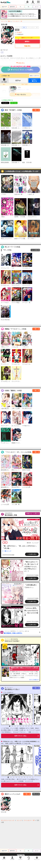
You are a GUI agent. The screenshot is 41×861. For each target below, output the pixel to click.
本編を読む (27, 46)
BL (28, 6)
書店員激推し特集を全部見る (16, 632)
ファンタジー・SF (17, 21)
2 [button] (12, 726)
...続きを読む (35, 732)
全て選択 (4, 82)
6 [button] (23, 726)
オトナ (36, 6)
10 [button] (32, 777)
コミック (3, 21)
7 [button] (26, 726)
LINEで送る (14, 103)
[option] (16, 709)
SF (2, 52)
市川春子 (19, 32)
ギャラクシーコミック (7, 820)
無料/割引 (12, 6)
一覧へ (35, 110)
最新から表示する (34, 75)
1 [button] (9, 726)
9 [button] (31, 726)
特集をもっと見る (32, 513)
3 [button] (15, 726)
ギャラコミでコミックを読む (22, 70)
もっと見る (35, 250)
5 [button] (20, 726)
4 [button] (17, 726)
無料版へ (27, 41)
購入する (34, 80)
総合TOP (4, 6)
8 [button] (28, 726)
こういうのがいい (8, 692)
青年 (9, 21)
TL (20, 6)
